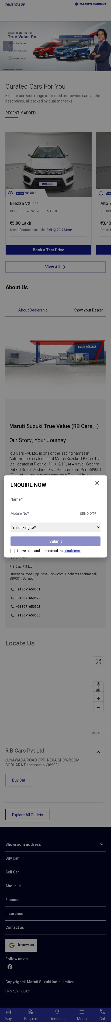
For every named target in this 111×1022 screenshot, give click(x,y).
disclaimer (72, 551)
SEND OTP (88, 514)
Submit (55, 541)
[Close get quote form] (97, 483)
